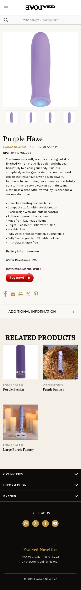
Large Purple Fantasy (18, 449)
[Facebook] (5, 294)
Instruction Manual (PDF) (23, 269)
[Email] (13, 294)
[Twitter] (28, 294)
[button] (40, 311)
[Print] (20, 294)
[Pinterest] (36, 294)
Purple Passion (13, 389)
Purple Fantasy (53, 389)
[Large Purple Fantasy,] (20, 422)
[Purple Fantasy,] (60, 362)
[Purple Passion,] (20, 362)
